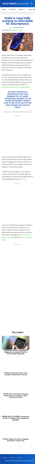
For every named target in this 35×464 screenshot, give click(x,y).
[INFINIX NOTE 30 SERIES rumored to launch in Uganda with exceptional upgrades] (15, 409)
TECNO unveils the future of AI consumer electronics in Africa (15, 374)
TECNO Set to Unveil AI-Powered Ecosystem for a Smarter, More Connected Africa (15, 395)
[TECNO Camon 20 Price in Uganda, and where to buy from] (15, 431)
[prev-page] (16, 445)
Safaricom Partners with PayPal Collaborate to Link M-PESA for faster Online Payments (16, 352)
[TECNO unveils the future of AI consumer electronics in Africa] (15, 365)
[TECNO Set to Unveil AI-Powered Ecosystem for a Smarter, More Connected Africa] (15, 386)
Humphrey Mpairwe (18, 27)
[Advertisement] (17, 135)
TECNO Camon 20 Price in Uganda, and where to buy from (16, 440)
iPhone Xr (24, 179)
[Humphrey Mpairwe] (10, 27)
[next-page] (19, 445)
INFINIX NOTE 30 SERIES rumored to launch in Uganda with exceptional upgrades (15, 418)
